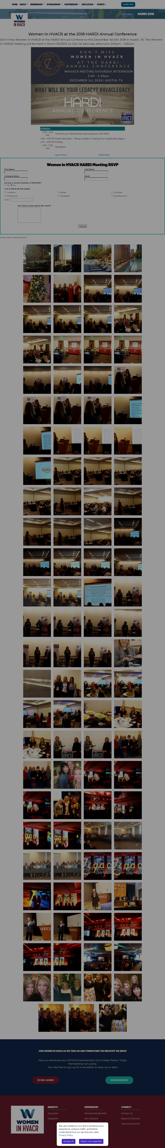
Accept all (68, 1141)
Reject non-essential (91, 1141)
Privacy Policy (66, 1135)
